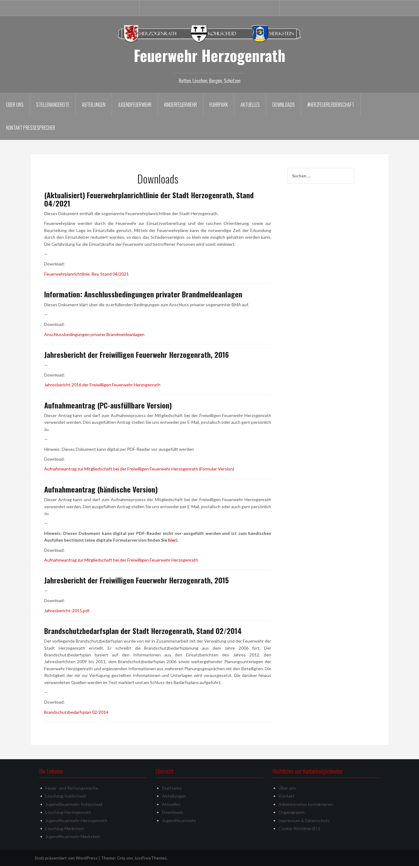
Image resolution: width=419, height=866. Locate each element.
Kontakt (286, 795)
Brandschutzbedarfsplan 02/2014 (76, 712)
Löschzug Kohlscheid (65, 795)
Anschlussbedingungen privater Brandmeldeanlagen (94, 334)
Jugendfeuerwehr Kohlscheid (73, 804)
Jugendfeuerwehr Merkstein (72, 836)
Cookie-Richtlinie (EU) (299, 828)
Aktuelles (250, 104)
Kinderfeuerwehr (180, 104)
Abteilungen (94, 104)
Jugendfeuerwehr (135, 104)
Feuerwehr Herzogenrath (209, 55)
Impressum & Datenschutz (304, 820)
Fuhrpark (219, 104)
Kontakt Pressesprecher (30, 127)
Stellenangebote (52, 104)
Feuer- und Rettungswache (71, 788)
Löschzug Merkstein (64, 828)
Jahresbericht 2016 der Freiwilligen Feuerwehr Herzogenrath (102, 384)
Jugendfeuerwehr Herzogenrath (76, 820)
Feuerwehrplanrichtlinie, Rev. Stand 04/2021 (86, 273)
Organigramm (292, 812)
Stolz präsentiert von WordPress (66, 857)
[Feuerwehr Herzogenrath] (209, 33)
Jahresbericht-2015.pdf (66, 610)
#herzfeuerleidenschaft (330, 104)
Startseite (172, 788)
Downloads (283, 104)
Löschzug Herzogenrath (68, 812)
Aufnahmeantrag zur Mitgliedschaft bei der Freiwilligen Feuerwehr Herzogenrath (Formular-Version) (139, 468)
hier (172, 540)
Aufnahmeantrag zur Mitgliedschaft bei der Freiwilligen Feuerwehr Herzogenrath (121, 560)
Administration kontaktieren (306, 804)
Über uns (15, 104)
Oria (121, 857)
